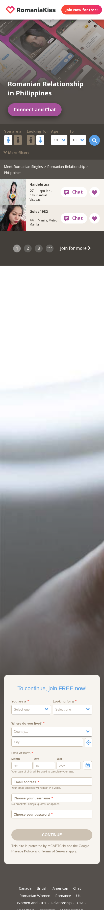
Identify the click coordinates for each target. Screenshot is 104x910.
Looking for (37, 131)
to (72, 131)
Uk (78, 895)
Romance (63, 895)
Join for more (74, 248)
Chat (77, 888)
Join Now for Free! (81, 9)
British (42, 888)
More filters (18, 152)
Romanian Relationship (66, 166)
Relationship (61, 902)
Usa (80, 902)
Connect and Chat (35, 109)
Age (54, 131)
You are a (12, 131)
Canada (25, 888)
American (60, 888)
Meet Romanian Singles (23, 166)
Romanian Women (34, 895)
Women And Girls (31, 902)
